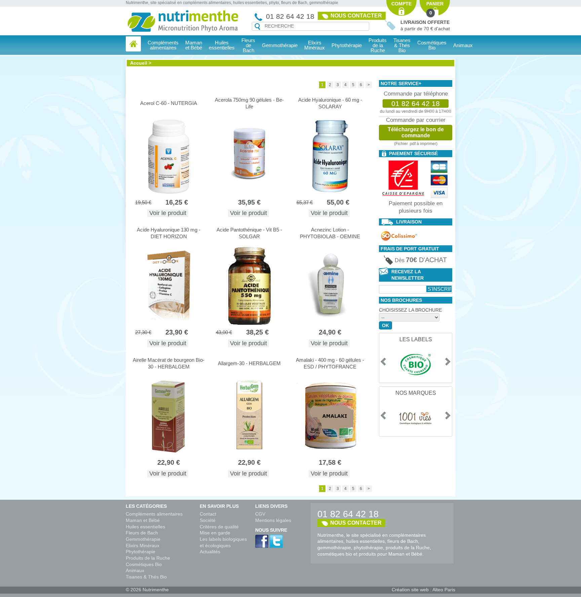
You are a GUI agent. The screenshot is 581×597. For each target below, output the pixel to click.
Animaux (463, 45)
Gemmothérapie (143, 539)
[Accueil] (133, 43)
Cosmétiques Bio (144, 564)
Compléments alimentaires (154, 514)
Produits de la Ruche (378, 45)
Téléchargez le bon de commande (416, 132)
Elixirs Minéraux (314, 45)
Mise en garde (215, 532)
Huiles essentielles (145, 526)
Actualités (210, 551)
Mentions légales (273, 520)
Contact (208, 514)
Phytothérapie (140, 551)
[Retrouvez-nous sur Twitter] (276, 541)
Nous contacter (356, 16)
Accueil (138, 63)
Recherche (257, 26)
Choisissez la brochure (410, 310)
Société (208, 520)
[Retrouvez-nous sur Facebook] (261, 541)
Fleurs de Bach (142, 532)
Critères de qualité (219, 526)
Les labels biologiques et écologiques (223, 542)
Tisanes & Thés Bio (146, 577)
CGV (260, 514)
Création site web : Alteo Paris (423, 589)
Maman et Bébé (143, 520)
